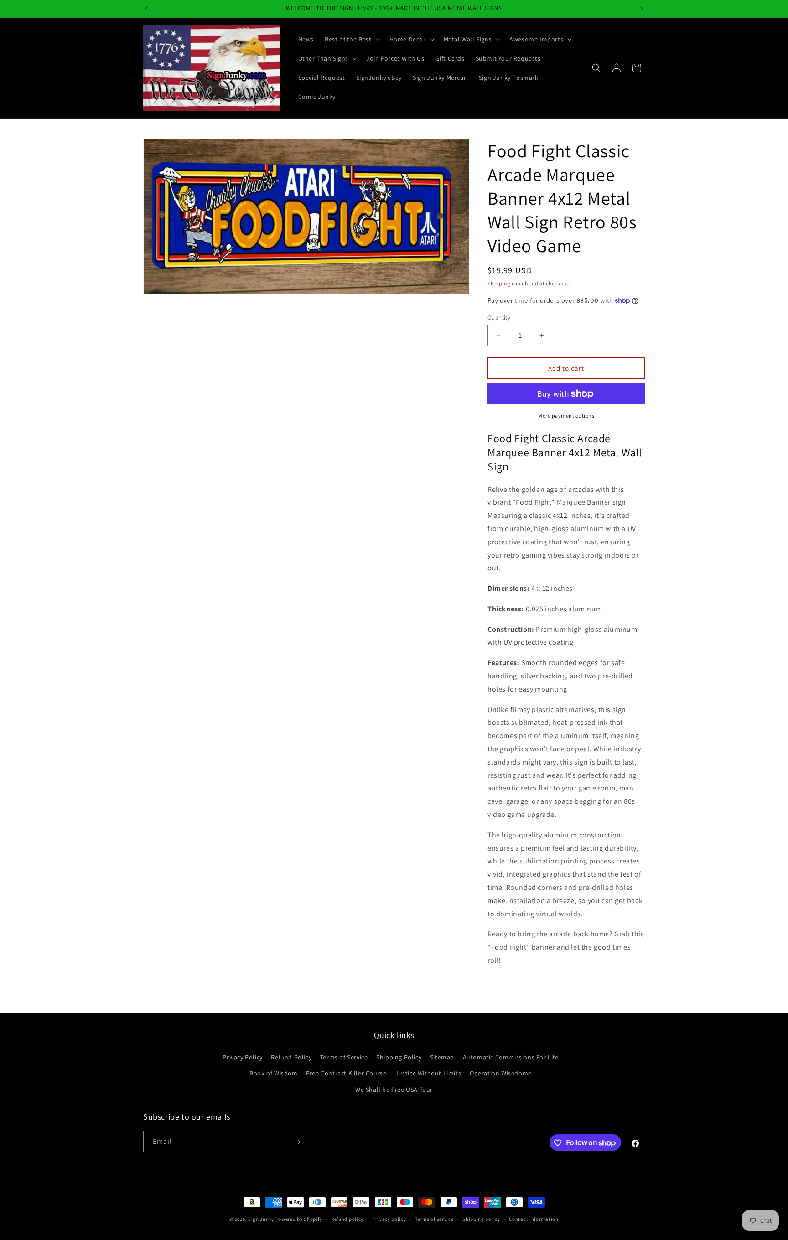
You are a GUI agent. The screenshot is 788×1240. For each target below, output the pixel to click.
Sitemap (442, 1058)
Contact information (533, 1218)
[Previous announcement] (146, 8)
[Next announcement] (642, 8)
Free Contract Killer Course (346, 1074)
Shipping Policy (398, 1058)
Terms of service (434, 1218)
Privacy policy (389, 1218)
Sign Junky (261, 1219)
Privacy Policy (242, 1058)
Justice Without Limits (428, 1074)
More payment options (566, 415)
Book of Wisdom (273, 1074)
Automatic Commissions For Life (511, 1058)
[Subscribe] (297, 1142)
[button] (351, 39)
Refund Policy (291, 1058)
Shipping (499, 283)
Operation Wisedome (501, 1074)
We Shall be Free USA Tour (394, 1089)
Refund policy (347, 1218)
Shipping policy (481, 1218)
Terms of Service (344, 1058)
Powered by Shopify (298, 1219)
